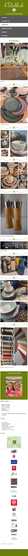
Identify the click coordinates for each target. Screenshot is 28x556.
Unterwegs (4, 35)
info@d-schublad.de (9, 429)
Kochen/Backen (5, 21)
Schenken (4, 32)
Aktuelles (4, 17)
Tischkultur (5, 24)
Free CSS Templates (17, 551)
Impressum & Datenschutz (8, 543)
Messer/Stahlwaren (7, 28)
